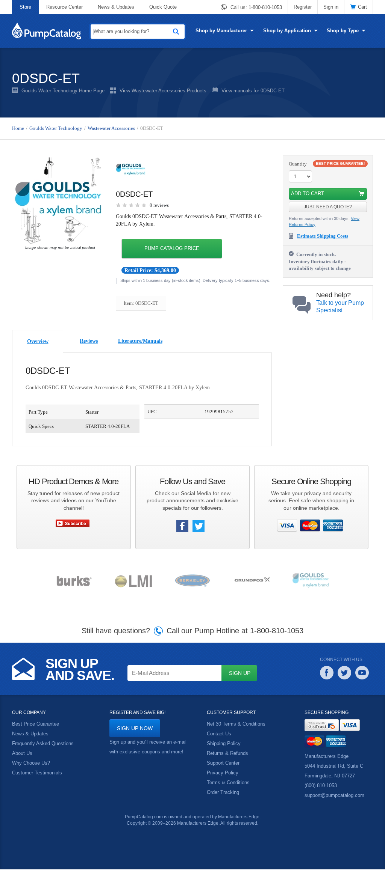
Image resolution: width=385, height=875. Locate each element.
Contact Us (219, 740)
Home (18, 128)
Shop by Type (342, 30)
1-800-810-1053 (265, 8)
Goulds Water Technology (58, 128)
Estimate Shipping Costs (326, 236)
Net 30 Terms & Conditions (236, 730)
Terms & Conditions (228, 789)
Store (25, 7)
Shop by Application (287, 30)
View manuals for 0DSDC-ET (252, 91)
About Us (22, 759)
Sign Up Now (134, 734)
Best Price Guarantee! (342, 163)
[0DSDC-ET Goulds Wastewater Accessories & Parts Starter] (58, 200)
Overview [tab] (37, 347)
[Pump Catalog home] (46, 30)
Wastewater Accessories (118, 128)
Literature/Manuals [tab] (140, 346)
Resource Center (64, 7)
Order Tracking (223, 798)
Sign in (331, 7)
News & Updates (116, 7)
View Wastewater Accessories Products (162, 91)
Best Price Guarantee (35, 730)
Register (303, 7)
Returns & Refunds (227, 759)
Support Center (223, 769)
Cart (362, 7)
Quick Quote (163, 7)
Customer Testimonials (37, 779)
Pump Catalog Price (170, 248)
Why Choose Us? (31, 769)
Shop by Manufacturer (221, 30)
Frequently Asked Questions (43, 750)
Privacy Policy (222, 779)
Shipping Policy (224, 750)
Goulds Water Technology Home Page (62, 91)
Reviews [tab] (88, 346)
